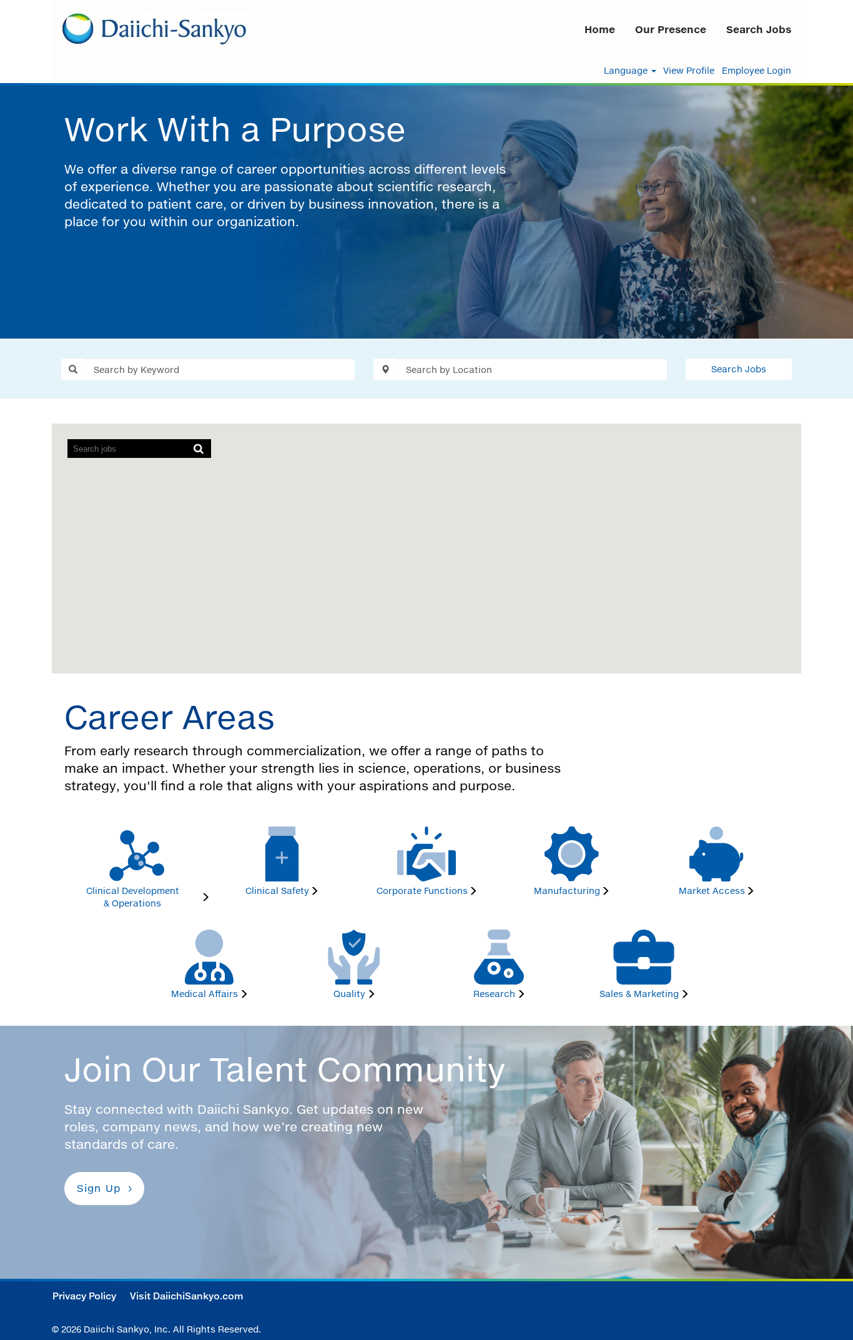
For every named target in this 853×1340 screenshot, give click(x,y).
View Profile (688, 71)
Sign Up (99, 1188)
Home (599, 29)
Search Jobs (758, 29)
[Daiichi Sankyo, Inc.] (155, 29)
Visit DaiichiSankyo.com (187, 1296)
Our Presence (670, 29)
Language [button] (627, 71)
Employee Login (756, 71)
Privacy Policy (84, 1296)
